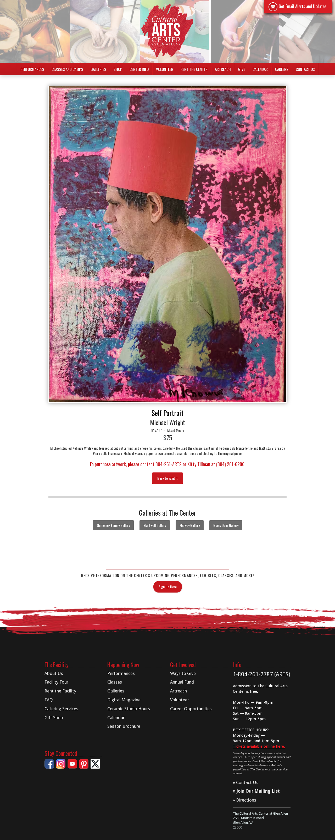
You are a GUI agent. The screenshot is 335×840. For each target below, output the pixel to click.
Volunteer (164, 69)
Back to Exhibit (167, 478)
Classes (114, 682)
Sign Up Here (168, 586)
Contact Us (305, 69)
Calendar (260, 69)
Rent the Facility (60, 691)
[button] (32, 69)
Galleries (115, 691)
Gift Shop (53, 717)
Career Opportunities (191, 708)
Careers (281, 69)
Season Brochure (123, 726)
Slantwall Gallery (154, 525)
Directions (246, 800)
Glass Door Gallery (225, 525)
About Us (53, 673)
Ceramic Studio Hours (128, 708)
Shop (118, 69)
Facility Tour (56, 682)
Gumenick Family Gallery (113, 525)
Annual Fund (182, 682)
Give (241, 69)
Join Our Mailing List (258, 791)
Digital (124, 699)
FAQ (48, 699)
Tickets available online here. (259, 746)
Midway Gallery (190, 525)
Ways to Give (183, 673)
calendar (271, 761)
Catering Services (61, 708)
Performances (121, 673)
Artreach (223, 69)
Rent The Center (194, 69)
